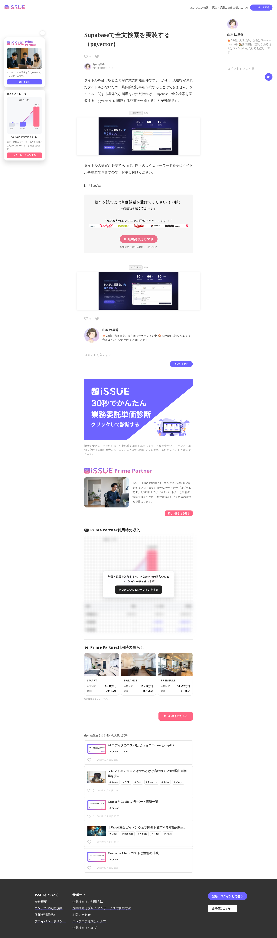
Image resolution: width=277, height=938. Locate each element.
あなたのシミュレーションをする (138, 589)
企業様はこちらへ (222, 908)
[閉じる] (42, 33)
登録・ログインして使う (227, 896)
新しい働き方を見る (179, 513)
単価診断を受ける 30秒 (138, 239)
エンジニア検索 (199, 7)
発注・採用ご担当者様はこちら (230, 7)
